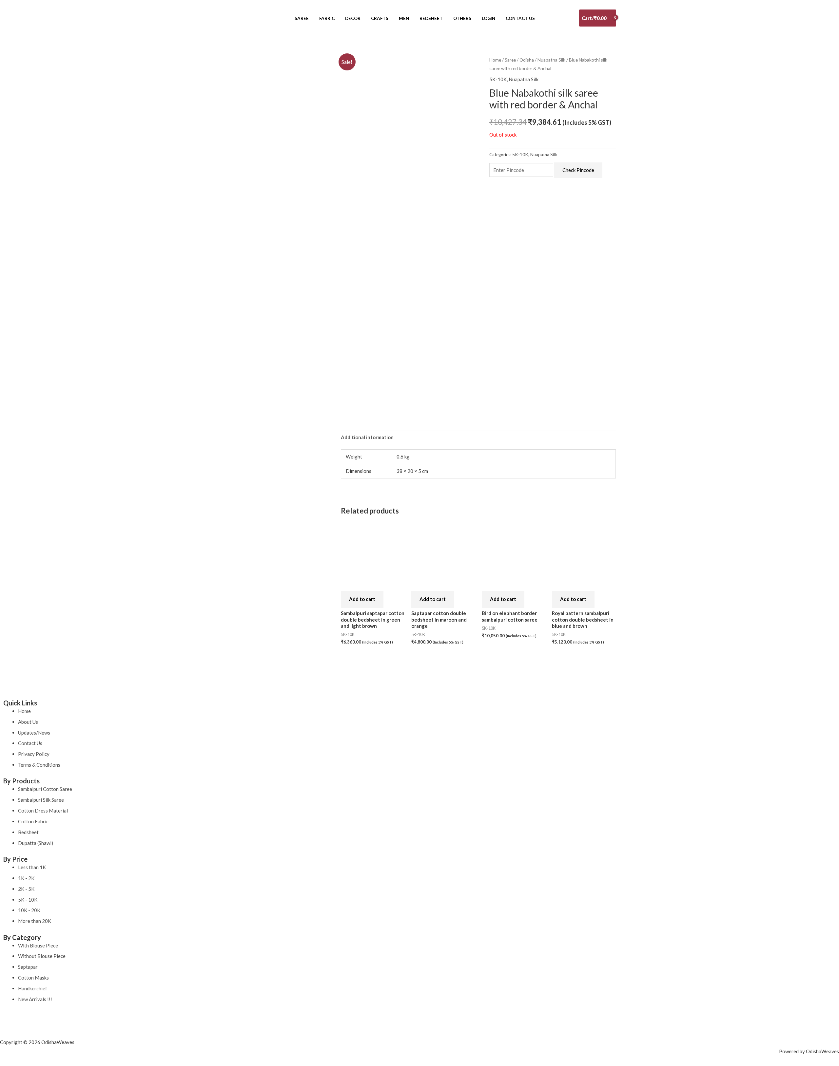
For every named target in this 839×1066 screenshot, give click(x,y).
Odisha (526, 60)
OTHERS (462, 18)
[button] (285, 18)
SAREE (302, 18)
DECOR (353, 18)
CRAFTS (379, 18)
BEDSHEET (431, 18)
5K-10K (498, 79)
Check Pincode (578, 170)
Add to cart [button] (362, 599)
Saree (510, 60)
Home (495, 60)
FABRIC (327, 18)
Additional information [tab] (367, 437)
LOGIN (488, 18)
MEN (404, 18)
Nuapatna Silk (551, 60)
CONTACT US (520, 18)
